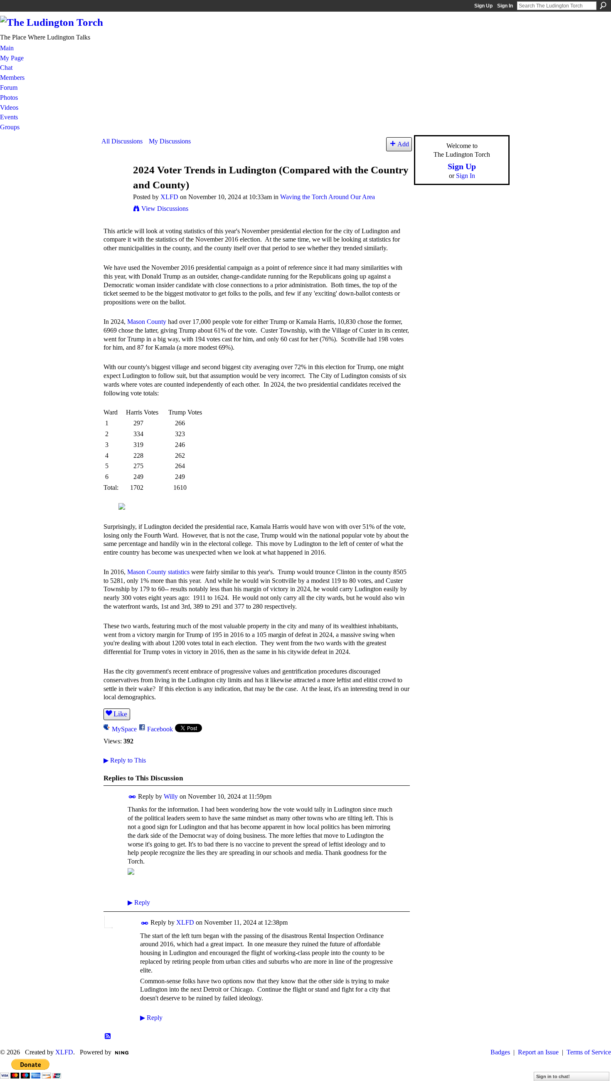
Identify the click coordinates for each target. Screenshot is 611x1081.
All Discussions (122, 141)
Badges (500, 1052)
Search (603, 5)
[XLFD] (114, 185)
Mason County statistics (158, 571)
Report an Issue (538, 1052)
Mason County (146, 321)
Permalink (132, 797)
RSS (108, 1036)
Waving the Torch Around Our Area (327, 196)
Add (403, 144)
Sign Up (483, 6)
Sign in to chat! (553, 1076)
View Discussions (164, 208)
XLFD (169, 196)
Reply (139, 902)
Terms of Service (589, 1052)
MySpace (124, 729)
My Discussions (170, 141)
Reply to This (124, 760)
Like (120, 714)
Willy (171, 796)
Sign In (505, 6)
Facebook (160, 729)
